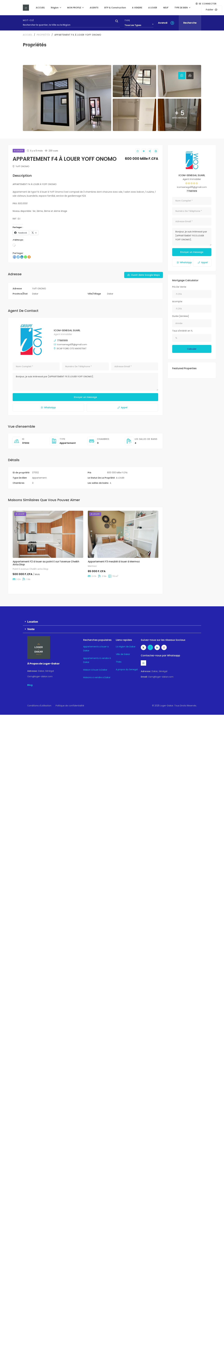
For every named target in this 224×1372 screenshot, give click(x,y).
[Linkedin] (21, 256)
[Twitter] (18, 256)
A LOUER (120, 477)
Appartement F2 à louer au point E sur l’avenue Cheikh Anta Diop (46, 563)
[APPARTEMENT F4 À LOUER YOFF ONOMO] (31, 339)
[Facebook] (14, 256)
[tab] (181, 75)
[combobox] (138, 24)
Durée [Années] (180, 316)
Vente (31, 629)
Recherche (190, 23)
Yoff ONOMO (22, 166)
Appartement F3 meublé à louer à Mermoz (114, 561)
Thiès (118, 661)
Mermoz (92, 566)
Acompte (177, 301)
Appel (124, 407)
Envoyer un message (85, 397)
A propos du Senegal (127, 669)
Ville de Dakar (123, 654)
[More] (29, 256)
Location (32, 621)
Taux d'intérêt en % (182, 330)
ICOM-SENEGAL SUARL (67, 330)
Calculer (192, 348)
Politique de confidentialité (70, 705)
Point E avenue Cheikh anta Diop (30, 568)
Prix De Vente (179, 286)
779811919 (62, 340)
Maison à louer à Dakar (95, 669)
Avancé (162, 23)
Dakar (35, 293)
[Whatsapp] (25, 256)
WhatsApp (50, 407)
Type (127, 20)
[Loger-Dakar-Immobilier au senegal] (26, 8)
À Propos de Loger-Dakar (43, 663)
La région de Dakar (125, 646)
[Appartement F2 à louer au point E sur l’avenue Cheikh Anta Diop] (48, 534)
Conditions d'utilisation (39, 705)
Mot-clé (28, 20)
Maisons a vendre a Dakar (96, 677)
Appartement (68, 443)
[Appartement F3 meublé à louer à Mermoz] (123, 534)
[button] (112, 622)
